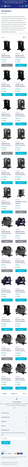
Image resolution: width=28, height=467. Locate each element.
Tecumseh (17, 199)
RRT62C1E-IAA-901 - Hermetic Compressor (6, 261)
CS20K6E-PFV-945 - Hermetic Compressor (6, 56)
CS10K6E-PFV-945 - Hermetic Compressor (20, 85)
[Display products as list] (26, 37)
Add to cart (21, 65)
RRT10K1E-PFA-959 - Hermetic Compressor (6, 232)
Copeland (3, 53)
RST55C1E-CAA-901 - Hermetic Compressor (6, 379)
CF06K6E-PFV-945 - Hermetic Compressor (6, 203)
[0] (25, 6)
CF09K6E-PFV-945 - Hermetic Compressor (20, 144)
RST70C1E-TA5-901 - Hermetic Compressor (6, 349)
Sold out (7, 65)
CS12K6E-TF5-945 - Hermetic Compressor (6, 115)
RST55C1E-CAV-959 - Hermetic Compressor (20, 379)
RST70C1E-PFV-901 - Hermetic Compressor (20, 349)
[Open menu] (2, 6)
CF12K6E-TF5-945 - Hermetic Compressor (20, 115)
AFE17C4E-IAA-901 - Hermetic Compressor (6, 291)
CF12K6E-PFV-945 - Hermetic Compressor (6, 144)
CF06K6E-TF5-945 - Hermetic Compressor (20, 173)
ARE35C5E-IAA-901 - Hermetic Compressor (20, 291)
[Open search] (20, 6)
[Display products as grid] (23, 37)
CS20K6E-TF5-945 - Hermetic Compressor (20, 56)
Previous (5, 393)
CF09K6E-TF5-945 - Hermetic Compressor (6, 173)
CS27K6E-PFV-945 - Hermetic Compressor (6, 320)
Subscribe (5, 442)
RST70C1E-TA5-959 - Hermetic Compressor (20, 320)
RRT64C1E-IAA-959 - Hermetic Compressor (20, 261)
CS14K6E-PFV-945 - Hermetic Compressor (6, 85)
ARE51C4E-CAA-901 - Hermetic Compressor (20, 232)
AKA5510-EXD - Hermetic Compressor (21, 202)
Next (24, 393)
